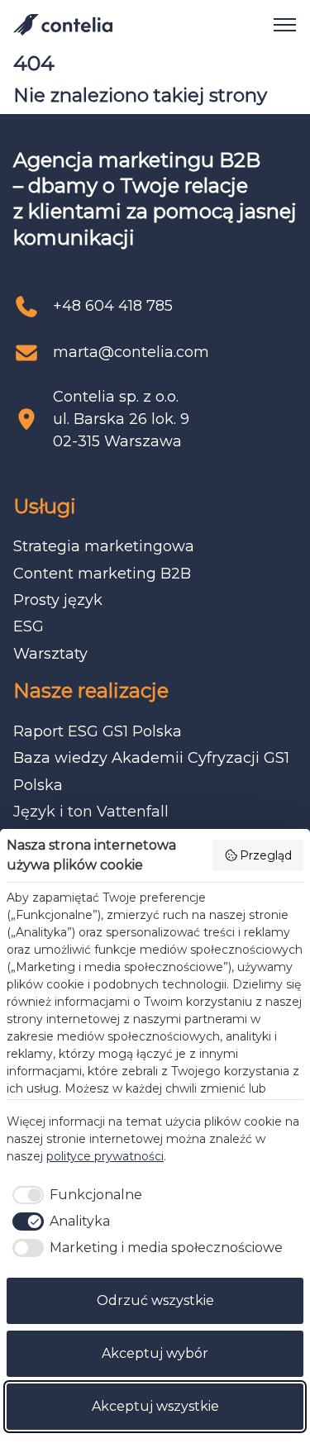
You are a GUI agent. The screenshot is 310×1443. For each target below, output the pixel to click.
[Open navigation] (278, 24)
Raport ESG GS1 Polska (97, 731)
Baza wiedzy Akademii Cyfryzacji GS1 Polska (151, 771)
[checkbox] (74, 1195)
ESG (28, 626)
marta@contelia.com (131, 352)
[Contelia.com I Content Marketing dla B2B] (62, 24)
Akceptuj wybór (155, 1353)
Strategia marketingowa (103, 546)
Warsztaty (50, 654)
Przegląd (266, 855)
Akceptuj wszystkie (155, 1406)
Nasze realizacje (91, 690)
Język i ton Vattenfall (91, 811)
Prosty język (58, 600)
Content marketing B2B (102, 573)
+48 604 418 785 (113, 306)
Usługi (44, 506)
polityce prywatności (105, 1156)
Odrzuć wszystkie (155, 1300)
